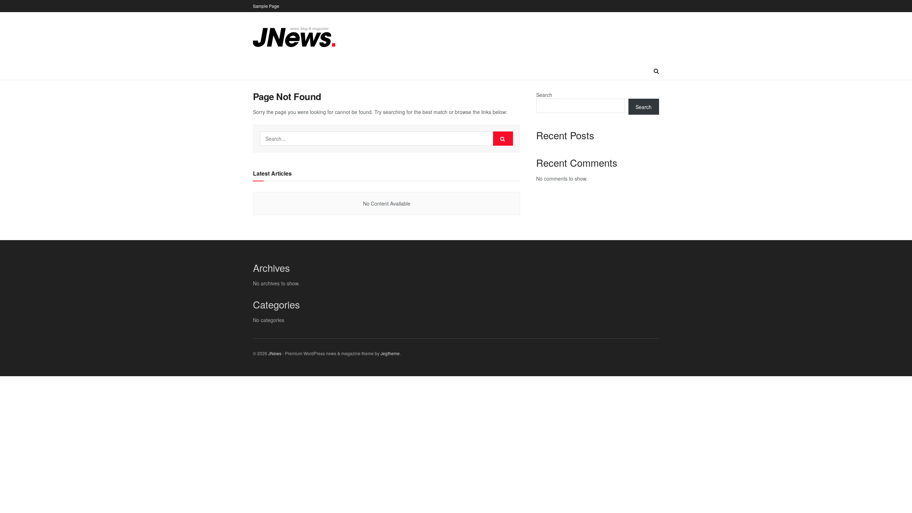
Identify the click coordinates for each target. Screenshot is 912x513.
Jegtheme (390, 353)
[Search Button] (503, 138)
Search (544, 94)
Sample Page (266, 6)
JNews (274, 353)
